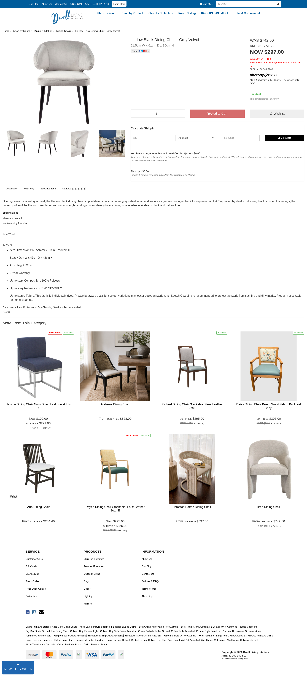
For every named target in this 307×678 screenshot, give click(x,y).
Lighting (88, 596)
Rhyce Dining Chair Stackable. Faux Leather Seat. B (115, 508)
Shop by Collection (161, 13)
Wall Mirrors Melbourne (213, 640)
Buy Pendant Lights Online (93, 631)
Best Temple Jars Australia (194, 626)
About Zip (147, 596)
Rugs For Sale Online (118, 640)
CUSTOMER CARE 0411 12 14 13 (89, 3)
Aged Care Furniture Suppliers (95, 626)
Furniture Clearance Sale (38, 635)
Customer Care (34, 558)
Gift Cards (31, 566)
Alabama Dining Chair (115, 404)
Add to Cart (219, 113)
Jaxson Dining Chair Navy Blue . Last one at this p (38, 406)
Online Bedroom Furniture (39, 640)
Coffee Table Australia (182, 631)
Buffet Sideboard (248, 626)
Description (12, 188)
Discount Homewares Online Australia (241, 631)
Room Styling (187, 13)
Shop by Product (132, 13)
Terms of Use (149, 588)
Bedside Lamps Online (124, 626)
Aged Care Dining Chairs (64, 626)
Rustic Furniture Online (143, 640)
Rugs (87, 581)
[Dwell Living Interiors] (69, 16)
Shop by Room (106, 13)
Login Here (119, 3)
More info (272, 75)
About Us (47, 3)
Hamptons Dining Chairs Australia (105, 635)
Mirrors (88, 603)
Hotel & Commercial (247, 13)
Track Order (32, 581)
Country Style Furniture (208, 631)
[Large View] (16, 143)
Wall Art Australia (190, 640)
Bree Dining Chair (268, 507)
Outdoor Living (92, 573)
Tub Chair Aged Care (168, 640)
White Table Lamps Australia (40, 644)
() (207, 3)
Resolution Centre (36, 588)
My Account (32, 573)
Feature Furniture (94, 566)
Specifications (48, 188)
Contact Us (61, 3)
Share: (135, 51)
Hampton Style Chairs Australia (69, 635)
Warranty (29, 188)
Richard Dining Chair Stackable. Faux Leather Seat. (191, 406)
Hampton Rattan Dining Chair (192, 507)
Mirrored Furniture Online (260, 635)
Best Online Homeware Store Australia (158, 626)
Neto (246, 659)
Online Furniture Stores (37, 626)
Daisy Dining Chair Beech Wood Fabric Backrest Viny (268, 406)
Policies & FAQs (150, 581)
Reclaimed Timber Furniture (90, 640)
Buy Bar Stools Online (37, 631)
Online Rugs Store (63, 640)
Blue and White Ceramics (224, 626)
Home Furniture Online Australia (179, 635)
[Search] (278, 4)
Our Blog (34, 3)
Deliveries (31, 596)
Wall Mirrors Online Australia (241, 640)
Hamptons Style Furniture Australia (143, 635)
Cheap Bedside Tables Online (153, 631)
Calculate (285, 137)
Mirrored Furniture (94, 558)
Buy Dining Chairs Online (64, 631)
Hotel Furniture (206, 635)
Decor (87, 588)
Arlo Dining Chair (38, 507)
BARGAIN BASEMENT (214, 13)
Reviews (67, 188)
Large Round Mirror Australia (230, 635)
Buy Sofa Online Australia (122, 631)
